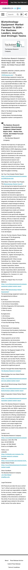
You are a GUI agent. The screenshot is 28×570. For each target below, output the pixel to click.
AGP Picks (4, 2)
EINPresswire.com (7, 75)
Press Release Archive (16, 560)
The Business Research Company (11, 371)
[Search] (18, 14)
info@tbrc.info (5, 477)
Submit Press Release (14, 564)
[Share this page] (26, 14)
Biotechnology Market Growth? (13, 184)
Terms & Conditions (14, 567)
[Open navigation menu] (2, 14)
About (6, 560)
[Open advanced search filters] (21, 14)
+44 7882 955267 (6, 475)
